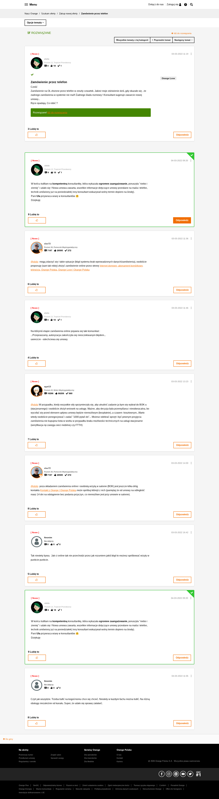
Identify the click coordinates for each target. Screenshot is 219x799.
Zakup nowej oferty (68, 13)
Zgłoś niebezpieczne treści (118, 785)
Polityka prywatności (102, 789)
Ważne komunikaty (43, 789)
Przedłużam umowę (27, 758)
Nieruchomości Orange (152, 789)
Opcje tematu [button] (34, 22)
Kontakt (120, 758)
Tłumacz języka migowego (144, 785)
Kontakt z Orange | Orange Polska (58, 490)
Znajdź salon (56, 755)
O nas (119, 755)
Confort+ (162, 785)
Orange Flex (24, 785)
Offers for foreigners (174, 789)
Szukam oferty (48, 13)
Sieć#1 (36, 785)
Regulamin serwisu (63, 789)
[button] (191, 53)
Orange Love (168, 78)
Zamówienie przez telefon (49, 82)
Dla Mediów (89, 762)
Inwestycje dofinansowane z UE (32, 793)
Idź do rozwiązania (182, 33)
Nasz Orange (31, 13)
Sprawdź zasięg (57, 758)
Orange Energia (25, 789)
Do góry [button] (9, 739)
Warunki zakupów (83, 789)
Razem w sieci (72, 785)
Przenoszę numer (26, 755)
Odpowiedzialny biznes (52, 785)
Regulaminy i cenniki (27, 762)
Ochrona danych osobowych (126, 789)
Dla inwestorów (90, 758)
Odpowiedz (182, 135)
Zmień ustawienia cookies (92, 785)
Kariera (120, 762)
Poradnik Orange (178, 785)
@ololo (34, 261)
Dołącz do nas (156, 4)
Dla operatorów (90, 755)
